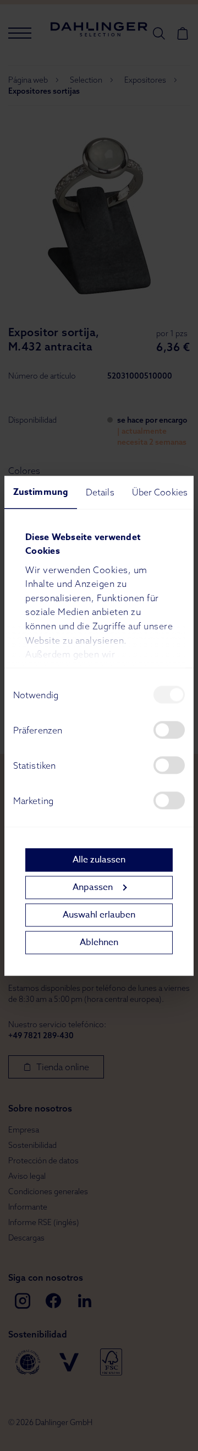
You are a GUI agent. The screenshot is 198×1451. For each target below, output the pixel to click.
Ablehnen (99, 942)
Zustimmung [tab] (40, 491)
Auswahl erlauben (99, 914)
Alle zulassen (99, 859)
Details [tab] (100, 491)
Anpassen (93, 887)
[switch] (169, 729)
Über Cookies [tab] (160, 491)
